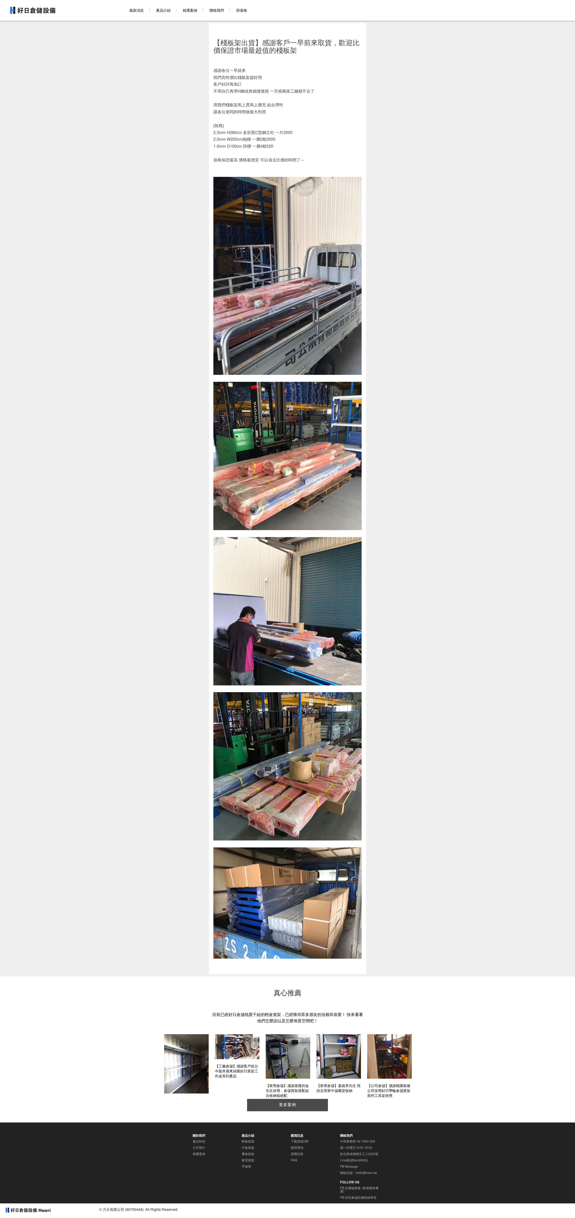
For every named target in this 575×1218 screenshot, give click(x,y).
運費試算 (297, 1153)
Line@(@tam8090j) (354, 1160)
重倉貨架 (248, 1153)
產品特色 (199, 1141)
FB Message (349, 1166)
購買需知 (297, 1147)
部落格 (241, 10)
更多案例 (287, 1104)
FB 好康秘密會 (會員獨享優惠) (359, 1189)
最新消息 (136, 10)
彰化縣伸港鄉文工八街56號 (359, 1153)
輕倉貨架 (248, 1141)
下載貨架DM (299, 1141)
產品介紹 (163, 10)
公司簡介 (199, 1147)
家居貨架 (248, 1160)
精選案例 (190, 10)
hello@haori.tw (366, 1172)
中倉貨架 (248, 1147)
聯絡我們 (217, 10)
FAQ (294, 1160)
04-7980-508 (366, 1141)
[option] (186, 1071)
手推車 (246, 1166)
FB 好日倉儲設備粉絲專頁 (358, 1197)
